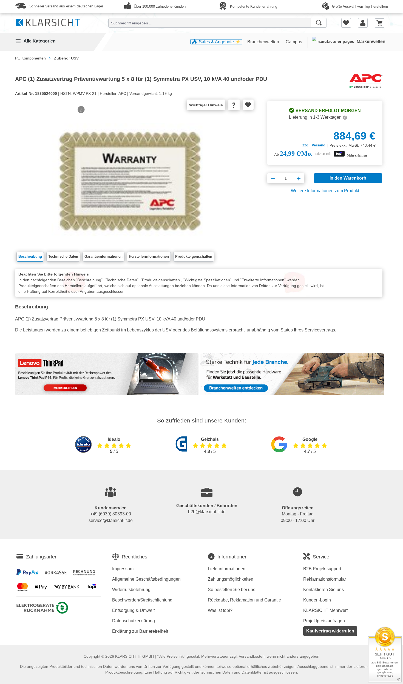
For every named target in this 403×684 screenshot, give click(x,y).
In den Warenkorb (348, 178)
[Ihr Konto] (362, 23)
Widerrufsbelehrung (131, 589)
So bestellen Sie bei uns (231, 589)
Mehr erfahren (357, 155)
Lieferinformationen (226, 568)
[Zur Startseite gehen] (48, 21)
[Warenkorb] (379, 22)
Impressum (123, 568)
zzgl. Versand (313, 145)
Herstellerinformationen (149, 256)
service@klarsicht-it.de (111, 520)
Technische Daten (63, 256)
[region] (130, 178)
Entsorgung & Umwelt (133, 610)
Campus (294, 41)
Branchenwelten (263, 41)
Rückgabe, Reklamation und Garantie (244, 600)
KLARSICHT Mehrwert (325, 610)
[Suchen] (319, 23)
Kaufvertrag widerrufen (330, 631)
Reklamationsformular (324, 579)
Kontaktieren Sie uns (323, 589)
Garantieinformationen (103, 256)
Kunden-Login (317, 600)
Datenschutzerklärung (133, 620)
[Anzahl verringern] (273, 178)
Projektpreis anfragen (324, 620)
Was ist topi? (220, 610)
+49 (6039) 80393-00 (110, 514)
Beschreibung (30, 256)
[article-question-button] (234, 105)
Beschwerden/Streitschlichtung (142, 600)
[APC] (366, 80)
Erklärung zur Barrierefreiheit (140, 631)
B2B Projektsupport (322, 568)
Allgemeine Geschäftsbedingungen (146, 579)
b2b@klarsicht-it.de (207, 511)
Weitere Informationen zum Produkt (325, 190)
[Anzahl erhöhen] (298, 178)
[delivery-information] (345, 117)
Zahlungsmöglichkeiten (230, 579)
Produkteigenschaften (193, 256)
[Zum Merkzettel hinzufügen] (248, 105)
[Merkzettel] (346, 23)
